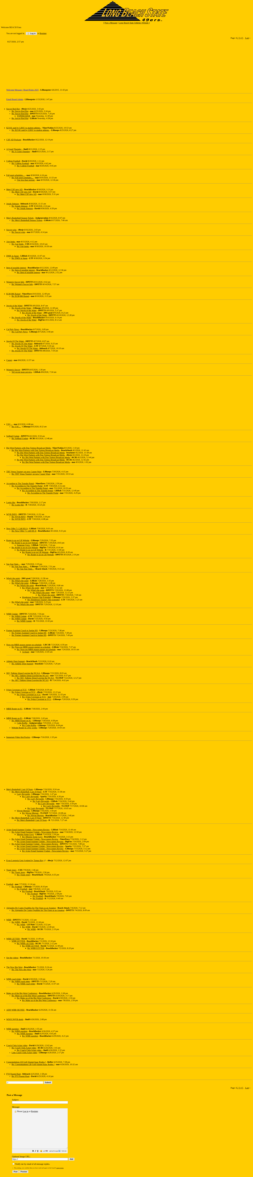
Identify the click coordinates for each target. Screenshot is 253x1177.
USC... (9, 424)
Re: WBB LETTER (25, 943)
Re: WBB (16, 922)
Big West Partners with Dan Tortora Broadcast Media (28, 448)
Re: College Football (20, 163)
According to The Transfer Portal (20, 483)
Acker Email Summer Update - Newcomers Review (28, 830)
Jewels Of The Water (15, 341)
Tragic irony (11, 870)
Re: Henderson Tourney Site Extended (43, 600)
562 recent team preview (22, 372)
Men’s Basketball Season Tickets (20, 218)
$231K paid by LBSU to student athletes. (23, 128)
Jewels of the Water (14, 306)
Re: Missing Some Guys (32, 837)
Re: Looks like (18, 505)
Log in (33, 34)
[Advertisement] (86, 64)
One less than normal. (26, 180)
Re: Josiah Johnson (20, 206)
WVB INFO (11, 514)
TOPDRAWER (23, 116)
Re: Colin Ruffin (29, 725)
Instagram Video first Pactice (18, 737)
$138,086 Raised (13, 294)
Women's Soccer (13, 370)
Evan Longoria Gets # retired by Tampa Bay (24, 860)
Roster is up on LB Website (17, 540)
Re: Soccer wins (18, 232)
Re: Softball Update (20, 438)
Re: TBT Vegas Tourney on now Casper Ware (31, 474)
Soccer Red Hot (13, 109)
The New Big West (14, 967)
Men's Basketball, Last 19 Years (19, 789)
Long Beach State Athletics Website (134, 23)
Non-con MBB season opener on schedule (24, 645)
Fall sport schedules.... (15, 175)
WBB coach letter (13, 979)
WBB (8, 920)
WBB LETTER (13, 939)
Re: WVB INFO (19, 517)
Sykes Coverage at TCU (16, 690)
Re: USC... (16, 426)
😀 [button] (41, 1151)
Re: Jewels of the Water (21, 308)
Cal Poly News (12, 329)
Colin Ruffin (22, 723)
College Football (13, 161)
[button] (33, 1151)
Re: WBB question (19, 1031)
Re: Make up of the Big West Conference (29, 996)
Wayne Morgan (23, 811)
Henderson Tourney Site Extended (36, 597)
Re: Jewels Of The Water (22, 343)
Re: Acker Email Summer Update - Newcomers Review (35, 832)
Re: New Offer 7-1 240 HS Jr (24, 531)
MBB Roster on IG (14, 709)
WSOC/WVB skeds (14, 1019)
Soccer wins (11, 230)
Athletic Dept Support (15, 661)
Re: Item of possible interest (23, 270)
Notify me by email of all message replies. (32, 1164)
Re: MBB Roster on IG (21, 721)
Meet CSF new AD (14, 189)
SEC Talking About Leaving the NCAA (23, 673)
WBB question (12, 1029)
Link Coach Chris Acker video (24, 1052)
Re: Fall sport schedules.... (22, 178)
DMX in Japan (12, 256)
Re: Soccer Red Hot (20, 111)
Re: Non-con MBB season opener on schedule (31, 647)
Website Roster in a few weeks (24, 728)
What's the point (13, 578)
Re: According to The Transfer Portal (27, 486)
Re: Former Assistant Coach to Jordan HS (29, 633)
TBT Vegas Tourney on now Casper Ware (24, 472)
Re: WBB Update (19, 616)
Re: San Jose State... (20, 566)
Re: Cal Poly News (20, 332)
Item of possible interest (16, 268)
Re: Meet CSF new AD (21, 192)
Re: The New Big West (21, 969)
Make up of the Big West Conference (21, 993)
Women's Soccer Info (15, 282)
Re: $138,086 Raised (20, 296)
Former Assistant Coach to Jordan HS (22, 630)
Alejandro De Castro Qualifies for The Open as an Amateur (31, 908)
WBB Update (12, 614)
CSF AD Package (13, 140)
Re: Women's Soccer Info (22, 284)
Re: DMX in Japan (19, 258)
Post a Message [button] (110, 23)
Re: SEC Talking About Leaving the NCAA (30, 675)
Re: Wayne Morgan (30, 813)
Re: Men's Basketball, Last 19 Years (27, 792)
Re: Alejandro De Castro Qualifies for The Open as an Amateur (38, 910)
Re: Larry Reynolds (30, 796)
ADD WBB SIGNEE (15, 1010)
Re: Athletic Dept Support (22, 664)
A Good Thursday (13, 149)
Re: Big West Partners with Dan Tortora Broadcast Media (35, 450)
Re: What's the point (20, 581)
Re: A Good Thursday (21, 151)
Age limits (10, 242)
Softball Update (12, 436)
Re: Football (17, 886)
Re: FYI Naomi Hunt (20, 1076)
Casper (9, 360)
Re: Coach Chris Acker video (24, 1048)
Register (34, 1111)
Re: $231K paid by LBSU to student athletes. (30, 130)
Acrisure (25, 652)
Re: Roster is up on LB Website (25, 543)
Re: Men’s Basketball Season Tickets (27, 220)
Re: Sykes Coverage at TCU (23, 692)
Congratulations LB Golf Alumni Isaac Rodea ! (26, 1062)
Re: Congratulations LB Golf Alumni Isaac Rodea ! (33, 1064)
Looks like (10, 502)
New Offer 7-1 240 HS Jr (17, 528)
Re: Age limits (18, 244)
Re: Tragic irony (18, 872)
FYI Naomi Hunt (13, 1074)
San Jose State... (13, 564)
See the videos (12, 958)
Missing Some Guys (25, 834)
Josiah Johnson (12, 204)
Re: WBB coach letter (21, 981)
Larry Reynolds (23, 794)
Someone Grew (23, 545)
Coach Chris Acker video (16, 1045)
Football (9, 884)
